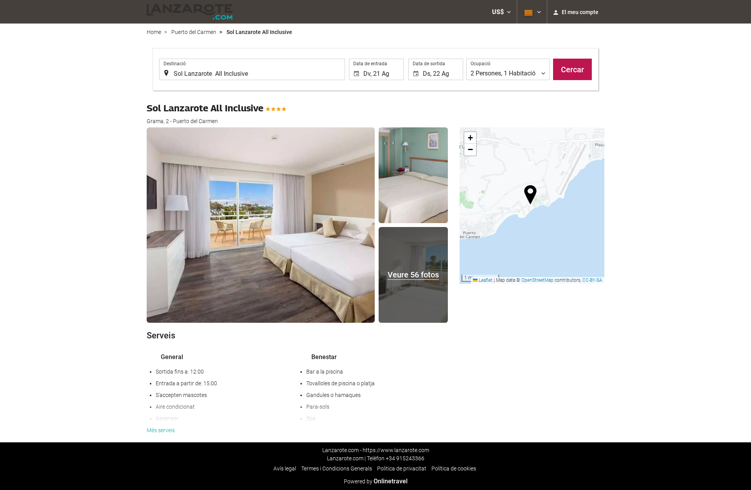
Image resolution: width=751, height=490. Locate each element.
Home (154, 32)
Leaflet (485, 280)
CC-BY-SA (592, 280)
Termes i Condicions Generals (336, 468)
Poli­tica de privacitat (401, 468)
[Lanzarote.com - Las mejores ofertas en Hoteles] (189, 11)
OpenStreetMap (537, 280)
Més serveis (161, 430)
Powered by (376, 481)
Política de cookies (453, 468)
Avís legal (284, 468)
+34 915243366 (405, 458)
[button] (501, 11)
